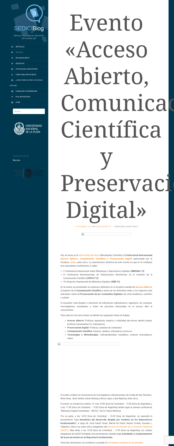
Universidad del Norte (89, 255)
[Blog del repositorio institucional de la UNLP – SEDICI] (29, 18)
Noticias (19, 52)
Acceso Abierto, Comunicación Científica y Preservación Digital (96, 258)
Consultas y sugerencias (26, 91)
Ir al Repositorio (23, 97)
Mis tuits (16, 160)
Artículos (20, 47)
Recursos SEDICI (22, 58)
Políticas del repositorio (27, 69)
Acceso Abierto (144, 287)
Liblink (73, 262)
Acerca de (20, 63)
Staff (18, 102)
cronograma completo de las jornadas (125, 442)
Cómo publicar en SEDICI (26, 75)
